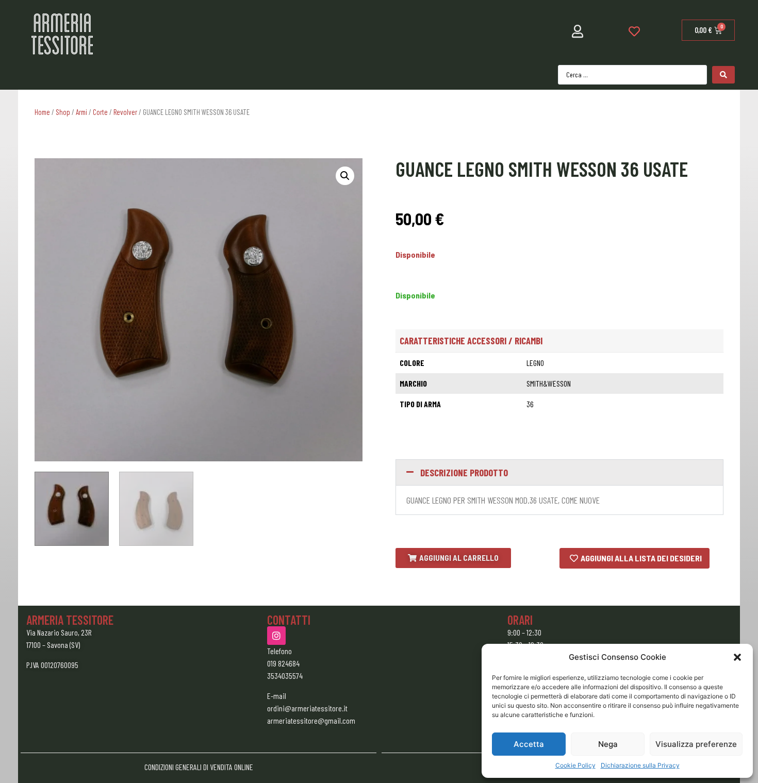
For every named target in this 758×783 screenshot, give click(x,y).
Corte (100, 111)
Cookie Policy (575, 765)
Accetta (529, 744)
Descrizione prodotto (464, 472)
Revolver (125, 111)
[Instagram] (276, 635)
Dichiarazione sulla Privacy (640, 765)
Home (42, 111)
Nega (608, 744)
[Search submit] (723, 75)
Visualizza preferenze (696, 744)
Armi (81, 111)
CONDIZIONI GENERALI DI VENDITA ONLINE (198, 767)
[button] (737, 657)
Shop (63, 111)
